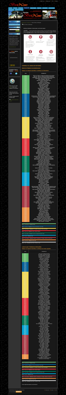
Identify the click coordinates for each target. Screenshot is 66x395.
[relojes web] (13, 61)
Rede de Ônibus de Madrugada (15, 24)
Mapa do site (48, 1)
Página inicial (42, 1)
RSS (52, 1)
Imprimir (56, 1)
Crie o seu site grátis (12, 391)
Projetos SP (29, 22)
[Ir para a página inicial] (33, 5)
